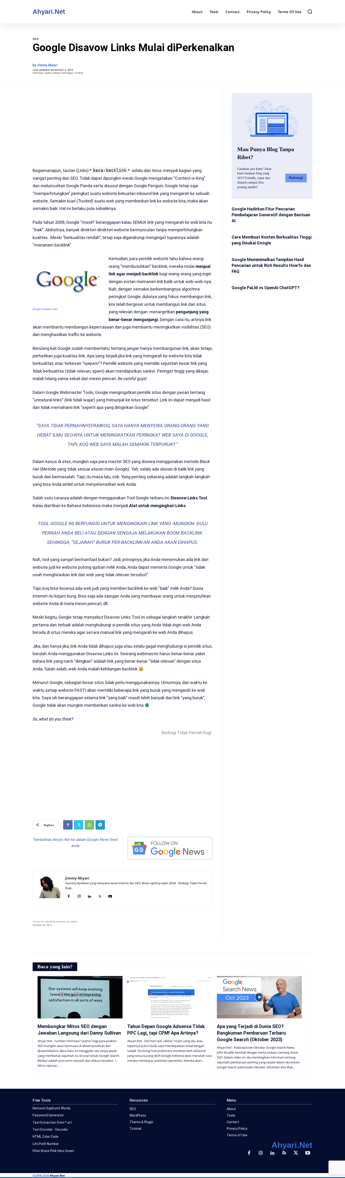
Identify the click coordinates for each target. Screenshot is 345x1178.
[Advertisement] (123, 122)
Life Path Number (46, 1144)
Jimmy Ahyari (47, 65)
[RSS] (284, 1153)
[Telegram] (100, 825)
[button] (309, 11)
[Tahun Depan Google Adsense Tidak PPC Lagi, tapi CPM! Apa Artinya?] (169, 997)
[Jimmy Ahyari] (49, 889)
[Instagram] (79, 896)
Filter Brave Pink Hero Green (53, 1151)
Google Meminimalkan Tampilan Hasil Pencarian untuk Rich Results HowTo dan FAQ (271, 265)
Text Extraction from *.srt (52, 1122)
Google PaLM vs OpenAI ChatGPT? (265, 287)
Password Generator (48, 1115)
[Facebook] (68, 825)
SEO (36, 39)
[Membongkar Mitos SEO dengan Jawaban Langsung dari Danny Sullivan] (80, 997)
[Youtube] (110, 896)
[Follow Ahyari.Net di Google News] (170, 848)
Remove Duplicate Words (51, 1108)
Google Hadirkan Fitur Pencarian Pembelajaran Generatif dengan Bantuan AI (271, 214)
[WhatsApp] (89, 825)
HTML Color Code (45, 1136)
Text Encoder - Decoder (50, 1129)
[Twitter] (78, 825)
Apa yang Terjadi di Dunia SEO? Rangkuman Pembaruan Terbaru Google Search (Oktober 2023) (251, 1033)
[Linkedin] (89, 896)
